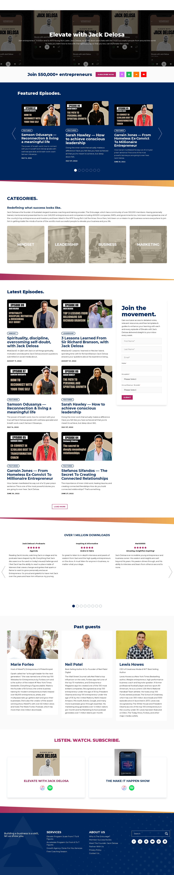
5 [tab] (90, 170)
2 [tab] (79, 170)
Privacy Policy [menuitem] (95, 850)
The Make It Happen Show (128, 781)
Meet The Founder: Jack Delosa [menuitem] (103, 843)
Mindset (12, 333)
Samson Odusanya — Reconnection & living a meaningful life (39, 138)
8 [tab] (100, 606)
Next (160, 134)
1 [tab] (75, 170)
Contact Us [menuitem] (94, 853)
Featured (27, 130)
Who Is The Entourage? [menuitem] (99, 836)
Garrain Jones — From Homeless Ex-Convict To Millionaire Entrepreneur (132, 140)
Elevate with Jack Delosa (46, 781)
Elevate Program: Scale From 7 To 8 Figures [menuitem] (63, 837)
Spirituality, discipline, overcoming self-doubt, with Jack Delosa (29, 342)
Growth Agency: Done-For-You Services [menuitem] (64, 848)
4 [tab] (87, 170)
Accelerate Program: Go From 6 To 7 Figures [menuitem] (63, 843)
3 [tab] (83, 170)
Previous (14, 134)
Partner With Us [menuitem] (96, 846)
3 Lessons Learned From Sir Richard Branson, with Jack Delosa (85, 342)
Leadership (68, 333)
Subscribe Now (106, 74)
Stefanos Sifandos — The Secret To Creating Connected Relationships (84, 474)
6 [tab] (94, 170)
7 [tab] (98, 170)
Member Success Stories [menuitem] (100, 840)
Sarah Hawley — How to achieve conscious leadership (85, 139)
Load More (59, 506)
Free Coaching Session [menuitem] (57, 851)
